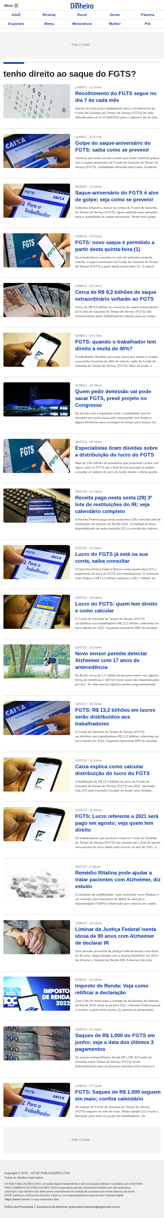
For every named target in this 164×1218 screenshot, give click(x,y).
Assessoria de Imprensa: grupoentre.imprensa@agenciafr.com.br (78, 1206)
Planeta (147, 15)
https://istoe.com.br (17, 1199)
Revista (49, 15)
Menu (49, 24)
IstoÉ (16, 15)
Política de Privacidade (18, 1206)
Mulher (115, 24)
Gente (115, 15)
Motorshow (82, 24)
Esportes (16, 24)
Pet (148, 24)
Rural (82, 15)
